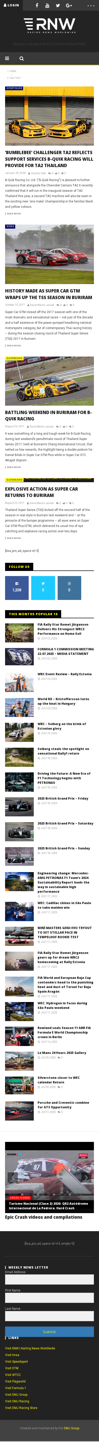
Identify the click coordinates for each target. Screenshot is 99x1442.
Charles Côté (38, 173)
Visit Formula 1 (15, 1388)
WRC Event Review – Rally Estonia (65, 674)
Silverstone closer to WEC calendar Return (59, 1080)
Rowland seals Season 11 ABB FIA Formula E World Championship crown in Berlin (64, 1032)
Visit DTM (12, 1368)
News (10, 226)
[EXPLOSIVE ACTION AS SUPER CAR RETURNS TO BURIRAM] (49, 480)
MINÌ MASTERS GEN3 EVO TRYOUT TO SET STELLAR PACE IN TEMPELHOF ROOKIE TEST (65, 932)
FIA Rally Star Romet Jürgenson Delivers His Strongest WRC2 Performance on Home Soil (63, 629)
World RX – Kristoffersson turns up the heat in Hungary (63, 701)
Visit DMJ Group (16, 1394)
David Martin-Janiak (42, 305)
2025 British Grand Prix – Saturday (65, 823)
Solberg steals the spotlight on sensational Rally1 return (63, 751)
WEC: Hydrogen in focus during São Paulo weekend (62, 1005)
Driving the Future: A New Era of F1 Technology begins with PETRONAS (64, 778)
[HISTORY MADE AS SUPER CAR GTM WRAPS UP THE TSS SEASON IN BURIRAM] (49, 254)
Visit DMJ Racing (17, 1401)
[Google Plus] (68, 5)
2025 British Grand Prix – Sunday (64, 848)
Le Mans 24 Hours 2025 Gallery (62, 1053)
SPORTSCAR (14, 88)
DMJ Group (71, 1428)
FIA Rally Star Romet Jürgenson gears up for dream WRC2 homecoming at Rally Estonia (63, 957)
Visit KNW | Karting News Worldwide (30, 1348)
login (13, 5)
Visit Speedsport (16, 1361)
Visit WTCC (13, 1375)
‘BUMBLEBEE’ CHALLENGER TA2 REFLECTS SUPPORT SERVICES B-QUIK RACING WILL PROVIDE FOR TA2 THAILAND (49, 159)
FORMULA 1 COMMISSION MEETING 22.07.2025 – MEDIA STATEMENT (66, 651)
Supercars (15, 358)
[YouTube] (47, 5)
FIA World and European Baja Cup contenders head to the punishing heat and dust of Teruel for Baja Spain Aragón (65, 985)
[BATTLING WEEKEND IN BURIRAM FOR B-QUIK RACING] (49, 381)
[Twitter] (58, 5)
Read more (14, 213)
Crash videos (20, 1198)
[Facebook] (36, 5)
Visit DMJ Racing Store (21, 1408)
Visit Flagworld (15, 1381)
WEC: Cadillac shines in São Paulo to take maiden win (64, 905)
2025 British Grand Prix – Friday (63, 798)
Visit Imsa (12, 1355)
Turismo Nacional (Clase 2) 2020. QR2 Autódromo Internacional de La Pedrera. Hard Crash (48, 1205)
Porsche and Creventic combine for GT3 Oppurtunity (63, 1104)
